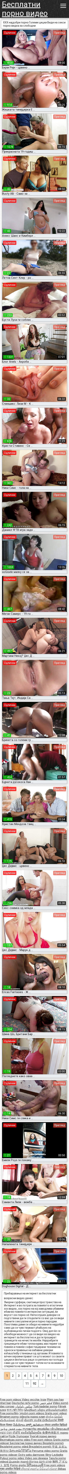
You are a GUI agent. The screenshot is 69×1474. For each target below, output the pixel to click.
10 (61, 1376)
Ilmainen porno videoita (15, 1416)
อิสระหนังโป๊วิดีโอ (20, 1450)
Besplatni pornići (53, 1443)
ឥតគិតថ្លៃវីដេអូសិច (31, 1432)
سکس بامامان (23, 1406)
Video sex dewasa (36, 1458)
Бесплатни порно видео (25, 9)
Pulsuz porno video (12, 1458)
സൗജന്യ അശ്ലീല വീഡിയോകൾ (45, 1429)
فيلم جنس (46, 1403)
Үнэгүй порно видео (43, 1436)
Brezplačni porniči (40, 1446)
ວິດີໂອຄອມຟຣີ (35, 1465)
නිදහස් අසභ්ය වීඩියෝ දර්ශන (39, 1469)
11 (27, 1383)
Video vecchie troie (34, 1399)
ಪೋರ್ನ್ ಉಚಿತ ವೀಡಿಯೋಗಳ (41, 1420)
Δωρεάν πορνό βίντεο (24, 1461)
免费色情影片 (51, 1432)
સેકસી (19, 1420)
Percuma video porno (46, 1450)
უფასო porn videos (32, 1413)
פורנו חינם (45, 1461)
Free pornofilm (9, 1413)
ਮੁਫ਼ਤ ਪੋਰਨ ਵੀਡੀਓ (10, 1432)
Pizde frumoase (19, 1436)
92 (34, 1383)
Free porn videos (11, 1399)
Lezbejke (57, 1454)
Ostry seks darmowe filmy (34, 1454)
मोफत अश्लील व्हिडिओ (56, 1425)
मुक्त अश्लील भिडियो (10, 1469)
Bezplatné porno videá (14, 1446)
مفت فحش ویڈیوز (11, 1429)
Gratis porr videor (56, 1413)
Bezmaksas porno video (15, 1439)
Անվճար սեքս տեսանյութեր (45, 1410)
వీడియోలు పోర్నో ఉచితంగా (29, 1425)
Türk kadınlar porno (45, 1406)
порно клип (37, 1416)
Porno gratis (18, 1465)
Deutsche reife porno (25, 1403)
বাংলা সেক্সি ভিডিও (15, 1410)
